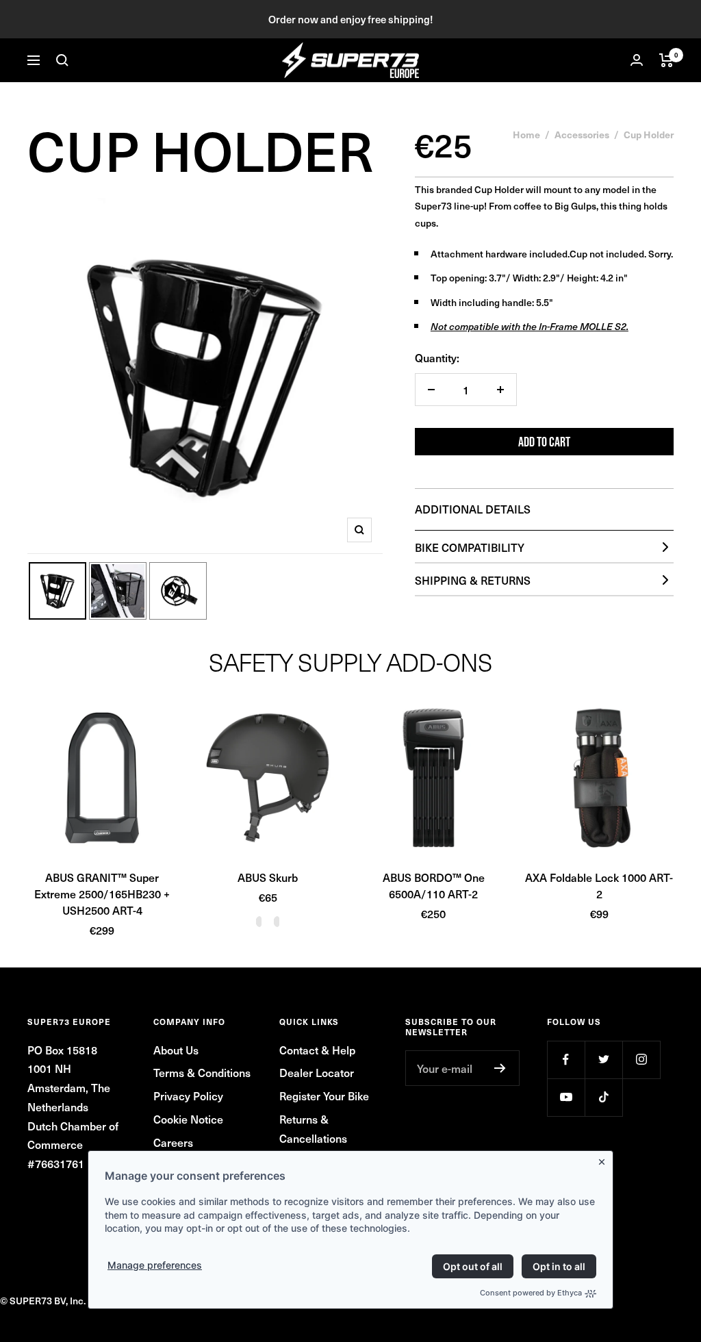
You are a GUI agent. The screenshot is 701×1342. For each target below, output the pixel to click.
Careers (173, 1142)
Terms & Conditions (202, 1072)
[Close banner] (604, 1159)
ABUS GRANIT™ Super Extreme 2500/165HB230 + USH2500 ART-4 (102, 893)
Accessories (582, 134)
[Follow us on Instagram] (641, 1059)
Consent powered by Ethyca (531, 1292)
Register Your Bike (324, 1095)
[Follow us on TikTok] (603, 1097)
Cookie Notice (188, 1118)
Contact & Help (317, 1049)
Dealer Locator (316, 1072)
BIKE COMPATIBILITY (469, 547)
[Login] (636, 60)
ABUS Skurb (268, 877)
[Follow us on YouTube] (566, 1097)
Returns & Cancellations (313, 1128)
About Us (176, 1049)
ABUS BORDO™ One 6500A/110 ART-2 (434, 885)
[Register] (500, 1068)
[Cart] (666, 60)
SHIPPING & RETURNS (473, 579)
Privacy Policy (188, 1095)
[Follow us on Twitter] (603, 1059)
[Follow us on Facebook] (566, 1059)
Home (526, 134)
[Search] (62, 60)
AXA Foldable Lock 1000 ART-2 (599, 885)
